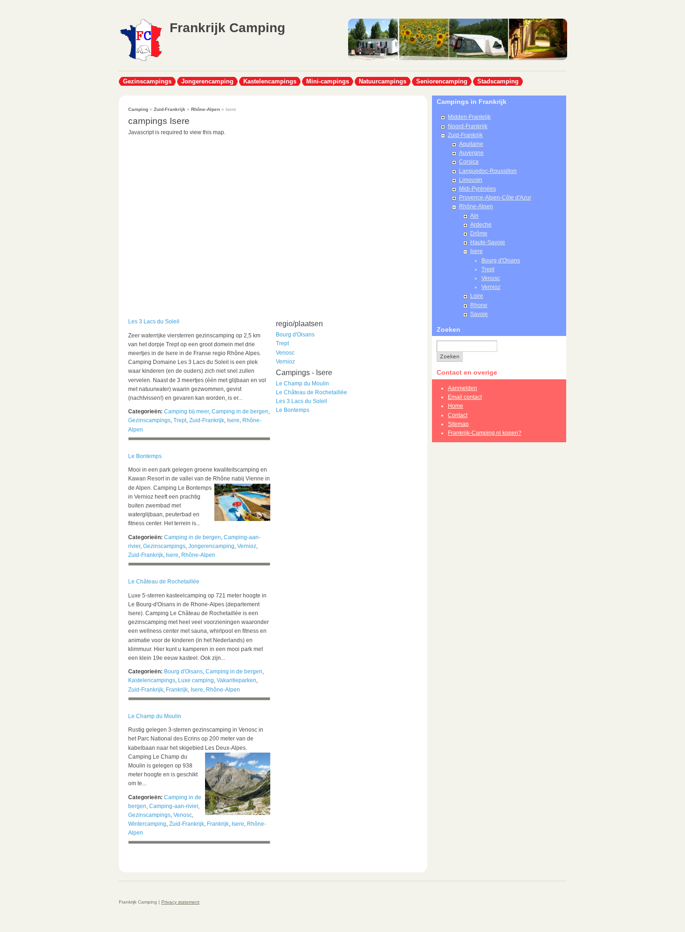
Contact (457, 415)
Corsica (469, 161)
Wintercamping (147, 824)
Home (455, 406)
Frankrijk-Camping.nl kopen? (484, 433)
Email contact (465, 397)
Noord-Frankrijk (467, 126)
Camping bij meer (186, 411)
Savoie (479, 314)
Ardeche (481, 224)
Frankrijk (177, 689)
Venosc (182, 815)
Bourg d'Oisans (183, 671)
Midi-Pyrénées (477, 188)
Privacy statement (180, 902)
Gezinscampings (147, 81)
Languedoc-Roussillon (488, 171)
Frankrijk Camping (227, 28)
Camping (138, 109)
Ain (474, 215)
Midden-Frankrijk (469, 117)
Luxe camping (196, 680)
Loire (476, 296)
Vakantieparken (236, 680)
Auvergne (471, 153)
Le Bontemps (145, 456)
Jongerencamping (207, 81)
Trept (179, 420)
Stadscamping (498, 81)
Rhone (478, 305)
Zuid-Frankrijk (169, 109)
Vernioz (246, 546)
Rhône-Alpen (205, 109)
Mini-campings (327, 81)
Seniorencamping (441, 81)
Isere (233, 420)
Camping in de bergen (240, 411)
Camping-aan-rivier (173, 806)
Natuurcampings (382, 81)
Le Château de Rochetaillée (163, 581)
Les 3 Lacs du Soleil (153, 321)
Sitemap (458, 424)
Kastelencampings (269, 81)
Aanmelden (462, 388)
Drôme (478, 233)
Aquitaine (471, 144)
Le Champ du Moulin (154, 716)
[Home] (141, 60)
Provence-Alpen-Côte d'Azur (495, 197)
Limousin (470, 180)
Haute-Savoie (487, 242)
